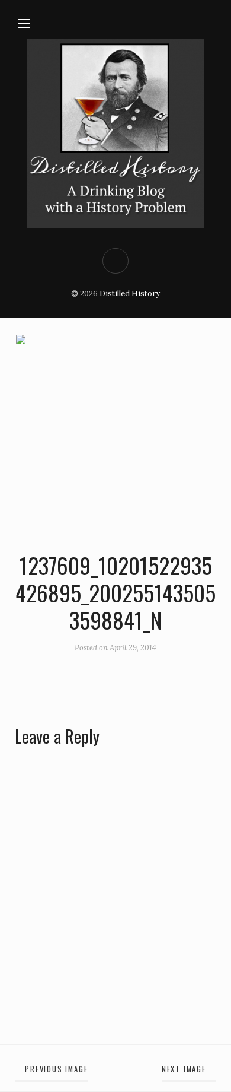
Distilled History (130, 293)
